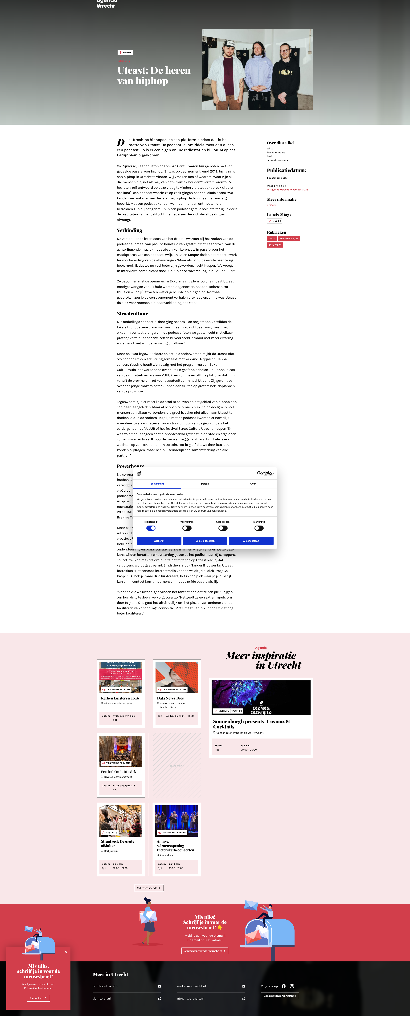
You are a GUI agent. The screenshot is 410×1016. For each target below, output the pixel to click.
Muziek (127, 52)
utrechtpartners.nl (190, 998)
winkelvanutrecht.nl (191, 986)
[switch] (187, 528)
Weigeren (159, 541)
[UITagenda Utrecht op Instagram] (292, 986)
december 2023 (289, 238)
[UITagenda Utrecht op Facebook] (284, 986)
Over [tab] (253, 483)
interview (275, 245)
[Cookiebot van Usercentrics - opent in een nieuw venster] (260, 473)
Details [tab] (205, 483)
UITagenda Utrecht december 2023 (287, 189)
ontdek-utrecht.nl (106, 986)
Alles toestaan (251, 541)
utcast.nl (272, 204)
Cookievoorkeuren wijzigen (280, 995)
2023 (272, 238)
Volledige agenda (147, 888)
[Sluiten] (66, 952)
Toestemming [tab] (156, 483)
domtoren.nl (102, 998)
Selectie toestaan (205, 541)
